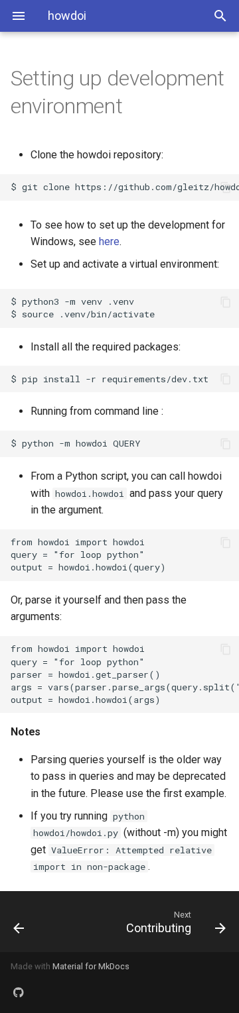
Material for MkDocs (90, 966)
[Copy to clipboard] (226, 187)
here (109, 241)
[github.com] (18, 991)
